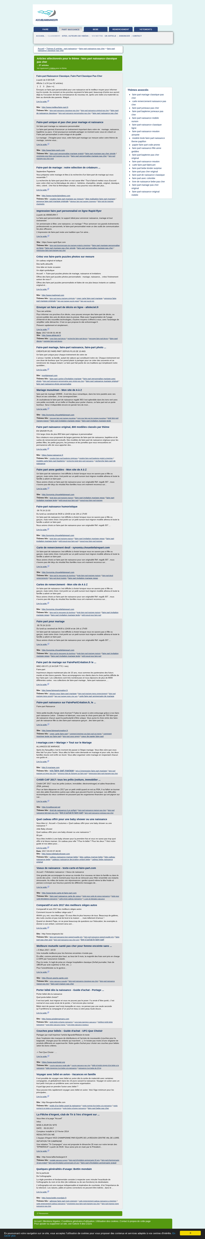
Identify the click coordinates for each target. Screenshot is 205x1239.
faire (46, 29)
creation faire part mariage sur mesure (67, 199)
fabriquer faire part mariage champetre (83, 201)
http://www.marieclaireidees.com (56, 195)
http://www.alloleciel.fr (51, 335)
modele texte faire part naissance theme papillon (148, 140)
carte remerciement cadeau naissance (50, 1204)
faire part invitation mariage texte (96, 421)
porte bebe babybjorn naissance (85, 1022)
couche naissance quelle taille (60, 1065)
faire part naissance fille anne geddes (146, 150)
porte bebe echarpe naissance (61, 1022)
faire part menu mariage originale (62, 298)
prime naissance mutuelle (58, 981)
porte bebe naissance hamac (56, 1025)
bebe (95, 29)
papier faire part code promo (146, 145)
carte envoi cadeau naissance (70, 899)
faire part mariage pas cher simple (100, 153)
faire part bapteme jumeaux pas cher (147, 113)
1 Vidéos (52, 68)
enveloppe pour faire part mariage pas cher (53, 156)
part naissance (71, 30)
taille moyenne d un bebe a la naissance (61, 1068)
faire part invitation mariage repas (65, 421)
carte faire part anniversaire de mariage (96, 696)
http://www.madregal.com (53, 295)
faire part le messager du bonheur (62, 576)
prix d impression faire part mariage (91, 771)
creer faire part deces (58, 339)
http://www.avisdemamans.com (55, 1019)
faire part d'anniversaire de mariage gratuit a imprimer (70, 245)
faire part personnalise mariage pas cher (89, 156)
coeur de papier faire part (92, 736)
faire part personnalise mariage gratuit (67, 153)
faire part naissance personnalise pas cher (75, 113)
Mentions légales (51, 1221)
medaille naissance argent (58, 1160)
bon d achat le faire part (71, 813)
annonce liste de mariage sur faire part (72, 774)
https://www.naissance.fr (52, 455)
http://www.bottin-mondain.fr (54, 1198)
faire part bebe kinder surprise (147, 168)
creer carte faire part (59, 734)
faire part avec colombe (143, 178)
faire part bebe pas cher (98, 1108)
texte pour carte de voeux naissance (96, 896)
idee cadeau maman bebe (91, 857)
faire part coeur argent (71, 736)
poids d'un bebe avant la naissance (65, 1105)
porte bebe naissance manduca (78, 1025)
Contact (137, 36)
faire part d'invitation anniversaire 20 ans (64, 1163)
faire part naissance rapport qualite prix (99, 937)
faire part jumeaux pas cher (145, 108)
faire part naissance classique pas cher (64, 111)
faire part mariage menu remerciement (92, 694)
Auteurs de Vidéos (78, 36)
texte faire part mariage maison (61, 498)
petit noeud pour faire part (68, 500)
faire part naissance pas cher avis (66, 940)
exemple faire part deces (53, 341)
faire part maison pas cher (62, 984)
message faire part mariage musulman (63, 418)
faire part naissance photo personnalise (53, 384)
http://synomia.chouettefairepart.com (58, 415)
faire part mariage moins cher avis (66, 696)
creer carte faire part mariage (89, 298)
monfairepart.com (49, 375)
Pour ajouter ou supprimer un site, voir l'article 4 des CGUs (63, 1224)
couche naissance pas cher (81, 1065)
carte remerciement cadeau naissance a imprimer (97, 1201)
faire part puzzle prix (87, 301)
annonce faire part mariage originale (52, 201)
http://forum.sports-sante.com (55, 978)
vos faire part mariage (62, 770)
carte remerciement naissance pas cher (149, 103)
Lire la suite (41, 101)
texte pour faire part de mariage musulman (91, 418)
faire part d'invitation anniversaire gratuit (98, 1163)
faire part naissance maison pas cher (92, 810)
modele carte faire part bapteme (50, 461)
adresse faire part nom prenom (63, 1201)
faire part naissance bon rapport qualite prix (66, 937)
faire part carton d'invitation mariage (65, 378)
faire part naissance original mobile (146, 193)
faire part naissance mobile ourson (145, 120)
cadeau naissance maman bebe (64, 857)
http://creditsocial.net (51, 807)
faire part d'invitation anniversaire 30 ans (84, 1160)
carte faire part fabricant (143, 165)
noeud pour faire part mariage (91, 500)
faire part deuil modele (58, 578)
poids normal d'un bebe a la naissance (97, 1106)
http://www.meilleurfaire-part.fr (55, 107)
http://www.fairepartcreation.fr (55, 690)
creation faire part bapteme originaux (64, 458)
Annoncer (124, 36)
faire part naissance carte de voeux (65, 896)
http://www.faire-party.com (53, 150)
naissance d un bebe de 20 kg (89, 1068)
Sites (64, 36)
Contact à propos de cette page (135, 1221)
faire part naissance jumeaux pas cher (99, 813)
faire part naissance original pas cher (95, 111)
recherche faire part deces (77, 339)
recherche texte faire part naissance (80, 461)
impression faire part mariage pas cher (51, 250)
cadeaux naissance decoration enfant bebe (71, 859)
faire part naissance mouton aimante (146, 133)
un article (110, 36)
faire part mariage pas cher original (145, 186)
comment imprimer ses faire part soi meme (86, 734)
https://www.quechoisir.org (53, 1062)
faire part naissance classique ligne (147, 126)
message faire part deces (98, 339)
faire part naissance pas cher (105, 113)
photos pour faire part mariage (63, 693)
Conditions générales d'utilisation (77, 1221)
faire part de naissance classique (148, 175)
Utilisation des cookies (107, 1221)
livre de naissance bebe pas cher (148, 181)
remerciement (121, 29)
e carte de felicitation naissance (94, 899)
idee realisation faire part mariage (100, 199)
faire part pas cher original (145, 171)
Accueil (40, 36)
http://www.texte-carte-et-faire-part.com (59, 893)
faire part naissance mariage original (102, 381)
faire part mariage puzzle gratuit (68, 301)
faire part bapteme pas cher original (145, 156)
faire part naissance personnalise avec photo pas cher (63, 381)
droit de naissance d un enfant (63, 810)
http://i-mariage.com (51, 767)
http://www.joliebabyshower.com (56, 854)
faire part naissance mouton (146, 161)
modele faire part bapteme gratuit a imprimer (96, 458)
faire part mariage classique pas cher (148, 96)
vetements (146, 29)
